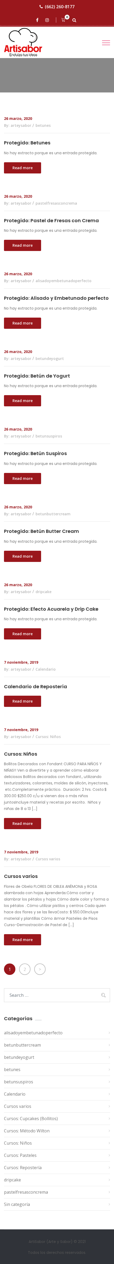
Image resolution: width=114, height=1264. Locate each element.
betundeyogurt (50, 358)
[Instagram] (48, 20)
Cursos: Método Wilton (27, 1131)
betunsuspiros (49, 436)
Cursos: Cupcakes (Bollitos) (31, 1118)
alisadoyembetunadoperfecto (63, 280)
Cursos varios (48, 858)
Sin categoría (17, 1204)
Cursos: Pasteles (20, 1155)
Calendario (46, 669)
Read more (22, 167)
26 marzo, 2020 (18, 118)
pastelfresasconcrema (56, 203)
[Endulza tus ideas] (28, 42)
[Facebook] (38, 20)
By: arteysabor (17, 125)
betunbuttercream (53, 513)
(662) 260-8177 (59, 7)
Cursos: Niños (48, 736)
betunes (43, 125)
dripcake (43, 591)
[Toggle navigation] (106, 42)
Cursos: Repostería (23, 1167)
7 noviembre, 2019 (21, 662)
